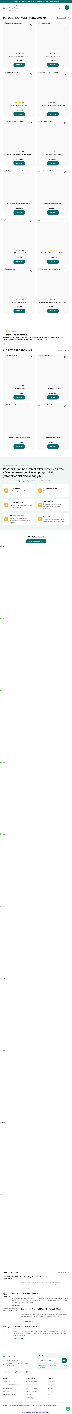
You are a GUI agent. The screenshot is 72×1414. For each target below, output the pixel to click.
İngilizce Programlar (32, 1391)
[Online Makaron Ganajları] (53, 369)
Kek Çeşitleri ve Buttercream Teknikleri (19, 204)
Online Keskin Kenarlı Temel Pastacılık (19, 154)
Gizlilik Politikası (8, 1388)
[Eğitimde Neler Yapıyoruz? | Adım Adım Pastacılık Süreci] (11, 1316)
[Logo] (12, 7)
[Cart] (67, 7)
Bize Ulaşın (51, 1381)
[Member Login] (62, 7)
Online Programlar (31, 1381)
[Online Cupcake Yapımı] (19, 283)
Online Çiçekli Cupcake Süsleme (19, 56)
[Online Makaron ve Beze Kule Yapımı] (19, 418)
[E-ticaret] (35, 1412)
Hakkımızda (6, 1381)
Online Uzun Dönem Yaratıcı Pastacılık (53, 253)
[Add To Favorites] (31, 24)
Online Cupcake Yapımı (19, 302)
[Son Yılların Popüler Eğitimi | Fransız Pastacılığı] (10, 1283)
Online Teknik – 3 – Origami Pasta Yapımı (52, 105)
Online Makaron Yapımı (19, 388)
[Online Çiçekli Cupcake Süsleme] (19, 37)
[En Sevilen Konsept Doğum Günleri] (7, 1296)
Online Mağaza (30, 1398)
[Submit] (64, 1360)
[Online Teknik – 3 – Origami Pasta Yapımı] (53, 86)
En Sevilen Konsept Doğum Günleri (25, 1293)
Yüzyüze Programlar (32, 1385)
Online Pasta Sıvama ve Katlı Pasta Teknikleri (53, 302)
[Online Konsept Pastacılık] (19, 86)
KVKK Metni (6, 1391)
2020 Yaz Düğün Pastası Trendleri (25, 1326)
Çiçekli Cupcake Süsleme (53, 154)
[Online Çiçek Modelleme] (53, 37)
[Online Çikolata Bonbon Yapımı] (19, 233)
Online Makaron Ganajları (53, 388)
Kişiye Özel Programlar (33, 1388)
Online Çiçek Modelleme (53, 56)
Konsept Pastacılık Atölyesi (52, 204)
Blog (49, 1394)
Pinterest (51, 1391)
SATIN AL (19, 65)
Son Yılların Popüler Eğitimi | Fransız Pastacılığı (37, 1277)
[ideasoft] (26, 1413)
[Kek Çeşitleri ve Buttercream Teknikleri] (19, 184)
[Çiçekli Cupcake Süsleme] (53, 135)
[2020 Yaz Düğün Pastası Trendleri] (7, 1329)
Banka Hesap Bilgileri (9, 1394)
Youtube (51, 1388)
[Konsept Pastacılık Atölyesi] (53, 184)
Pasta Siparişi (30, 1394)
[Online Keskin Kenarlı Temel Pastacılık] (19, 135)
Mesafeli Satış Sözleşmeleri (12, 1385)
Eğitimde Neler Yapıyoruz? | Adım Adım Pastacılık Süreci (41, 1309)
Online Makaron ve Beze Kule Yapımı (19, 438)
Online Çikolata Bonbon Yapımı (19, 253)
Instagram (51, 1385)
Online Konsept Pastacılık (19, 105)
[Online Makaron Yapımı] (19, 369)
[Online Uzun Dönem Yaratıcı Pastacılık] (53, 233)
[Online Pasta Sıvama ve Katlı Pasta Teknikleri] (53, 283)
